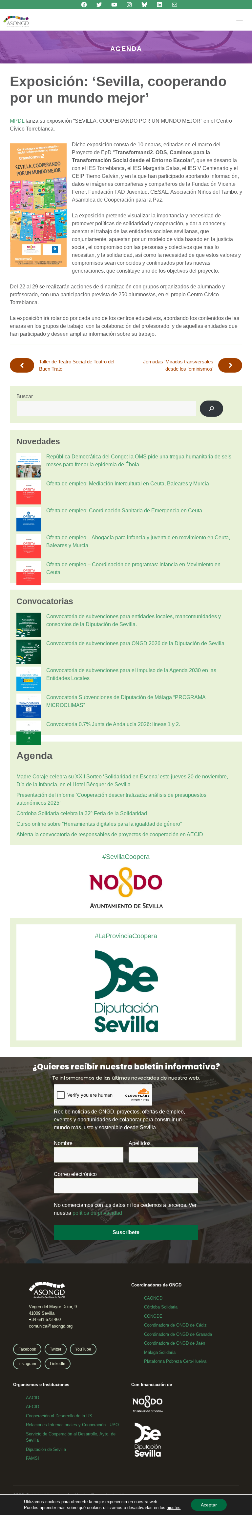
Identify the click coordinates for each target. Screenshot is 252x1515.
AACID (32, 1397)
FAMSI (32, 1458)
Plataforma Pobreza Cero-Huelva (175, 1361)
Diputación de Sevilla (46, 1449)
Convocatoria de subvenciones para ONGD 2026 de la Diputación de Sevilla (135, 643)
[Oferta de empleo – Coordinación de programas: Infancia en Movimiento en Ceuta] (28, 574)
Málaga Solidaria (160, 1352)
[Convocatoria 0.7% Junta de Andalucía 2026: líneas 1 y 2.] (28, 734)
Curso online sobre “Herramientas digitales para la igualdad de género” (99, 824)
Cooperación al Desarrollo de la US (59, 1415)
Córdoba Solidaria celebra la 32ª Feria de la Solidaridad (81, 813)
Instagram (27, 1363)
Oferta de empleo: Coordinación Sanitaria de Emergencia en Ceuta (124, 510)
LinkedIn (57, 1363)
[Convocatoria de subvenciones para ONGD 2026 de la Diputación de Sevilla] (28, 653)
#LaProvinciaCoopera (126, 936)
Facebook (27, 1349)
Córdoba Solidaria (161, 1307)
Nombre (63, 1143)
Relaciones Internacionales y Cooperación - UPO (72, 1424)
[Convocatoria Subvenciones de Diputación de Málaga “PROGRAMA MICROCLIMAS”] (28, 707)
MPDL (17, 121)
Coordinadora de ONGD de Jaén (174, 1343)
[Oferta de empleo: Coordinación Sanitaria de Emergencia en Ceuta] (28, 520)
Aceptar (209, 1504)
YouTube (83, 1349)
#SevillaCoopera (126, 856)
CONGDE (153, 1316)
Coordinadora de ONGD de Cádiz (175, 1325)
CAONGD (153, 1298)
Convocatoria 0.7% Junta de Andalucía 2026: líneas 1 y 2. (113, 724)
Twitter (55, 1349)
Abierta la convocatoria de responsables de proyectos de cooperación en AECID (109, 834)
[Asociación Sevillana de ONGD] (16, 21)
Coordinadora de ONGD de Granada (178, 1334)
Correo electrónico (75, 1174)
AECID (32, 1406)
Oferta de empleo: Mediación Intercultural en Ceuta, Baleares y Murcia (127, 483)
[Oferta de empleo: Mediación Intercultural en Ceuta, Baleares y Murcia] (28, 493)
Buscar (24, 396)
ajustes (173, 1507)
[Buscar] (211, 409)
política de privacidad (97, 1213)
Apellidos (140, 1143)
